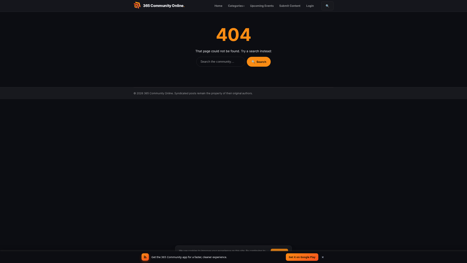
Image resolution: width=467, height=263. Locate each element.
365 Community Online (164, 5)
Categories (235, 5)
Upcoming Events (262, 5)
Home (218, 5)
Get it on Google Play (302, 257)
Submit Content (289, 5)
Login (310, 5)
